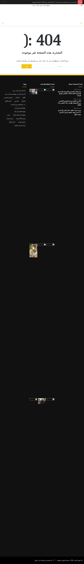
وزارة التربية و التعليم (19, 125)
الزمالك (23, 101)
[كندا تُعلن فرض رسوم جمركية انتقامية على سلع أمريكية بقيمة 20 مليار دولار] (33, 475)
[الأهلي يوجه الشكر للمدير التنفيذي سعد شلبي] (42, 320)
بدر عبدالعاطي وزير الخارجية (18, 104)
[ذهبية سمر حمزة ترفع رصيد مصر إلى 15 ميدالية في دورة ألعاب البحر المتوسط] (42, 166)
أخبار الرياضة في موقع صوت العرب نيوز (15, 94)
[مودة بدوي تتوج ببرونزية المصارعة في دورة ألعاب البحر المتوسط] (50, 320)
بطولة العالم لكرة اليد (19, 111)
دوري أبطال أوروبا (20, 118)
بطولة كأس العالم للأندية (19, 115)
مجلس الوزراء (21, 122)
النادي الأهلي (8, 101)
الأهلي (23, 97)
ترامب (8, 115)
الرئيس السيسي (8, 97)
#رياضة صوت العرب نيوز (19, 90)
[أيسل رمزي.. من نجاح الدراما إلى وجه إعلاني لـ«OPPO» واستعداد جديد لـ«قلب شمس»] (33, 250)
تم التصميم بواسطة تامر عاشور (43, 560)
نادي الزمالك (12, 122)
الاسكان (17, 97)
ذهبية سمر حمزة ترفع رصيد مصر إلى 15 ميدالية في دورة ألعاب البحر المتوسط (54, 2)
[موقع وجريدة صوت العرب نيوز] (42, 12)
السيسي (16, 101)
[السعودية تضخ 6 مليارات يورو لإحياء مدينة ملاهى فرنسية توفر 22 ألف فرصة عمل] (33, 91)
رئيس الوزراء (10, 118)
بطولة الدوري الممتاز (20, 108)
